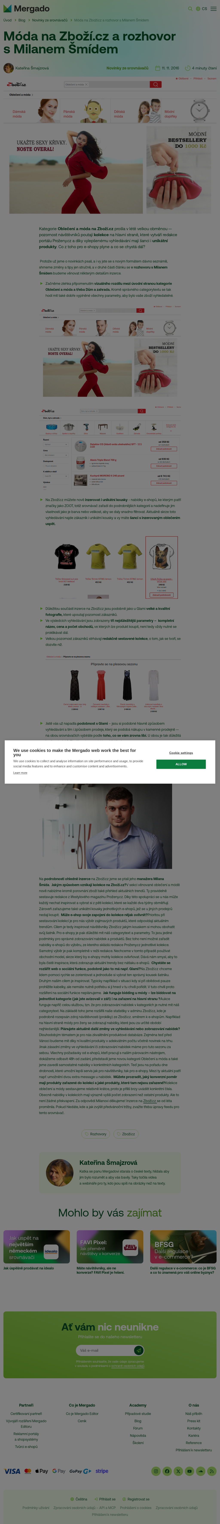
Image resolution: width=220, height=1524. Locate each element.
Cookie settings (181, 752)
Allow (181, 764)
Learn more (20, 772)
